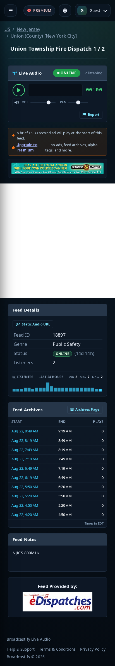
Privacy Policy (93, 649)
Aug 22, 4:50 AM (24, 505)
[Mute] (16, 102)
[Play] (19, 90)
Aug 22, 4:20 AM (24, 514)
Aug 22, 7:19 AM (24, 458)
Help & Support (21, 649)
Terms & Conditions (57, 649)
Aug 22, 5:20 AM (24, 495)
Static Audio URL (35, 324)
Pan (63, 102)
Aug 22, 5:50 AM (24, 486)
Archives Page (87, 409)
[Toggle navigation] (10, 10)
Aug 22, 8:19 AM (24, 440)
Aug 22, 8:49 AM (24, 431)
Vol (25, 102)
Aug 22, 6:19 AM (24, 477)
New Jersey (28, 29)
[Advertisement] (57, 240)
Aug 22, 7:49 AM (24, 449)
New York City (60, 36)
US (7, 29)
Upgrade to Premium (26, 147)
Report (93, 114)
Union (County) (27, 36)
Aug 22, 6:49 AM (24, 468)
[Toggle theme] (65, 10)
